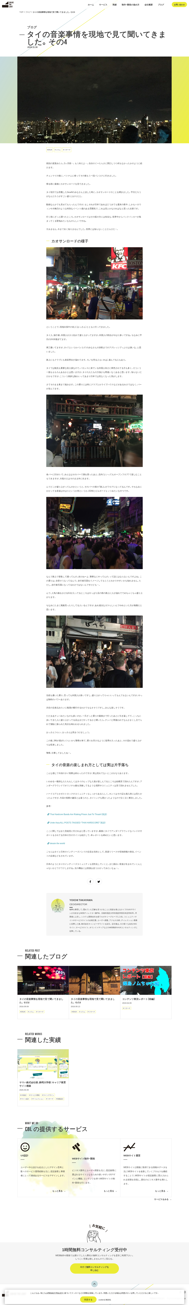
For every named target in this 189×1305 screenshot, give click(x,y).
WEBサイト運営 (107, 20)
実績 (114, 4)
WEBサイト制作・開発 (109, 15)
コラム (58, 150)
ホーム (91, 4)
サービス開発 (35, 1095)
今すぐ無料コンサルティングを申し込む (94, 1268)
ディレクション (38, 1099)
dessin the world (57, 843)
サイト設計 (25, 1099)
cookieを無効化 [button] (104, 1299)
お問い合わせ (179, 4)
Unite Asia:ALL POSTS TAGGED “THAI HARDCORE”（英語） (78, 822)
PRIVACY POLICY (55, 1293)
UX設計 (104, 11)
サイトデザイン (48, 1095)
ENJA (50, 150)
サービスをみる (161, 1199)
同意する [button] (88, 1299)
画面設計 (60, 1099)
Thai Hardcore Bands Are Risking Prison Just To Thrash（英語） (78, 814)
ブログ (161, 4)
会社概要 (149, 4)
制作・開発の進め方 (130, 4)
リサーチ (67, 150)
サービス (103, 4)
